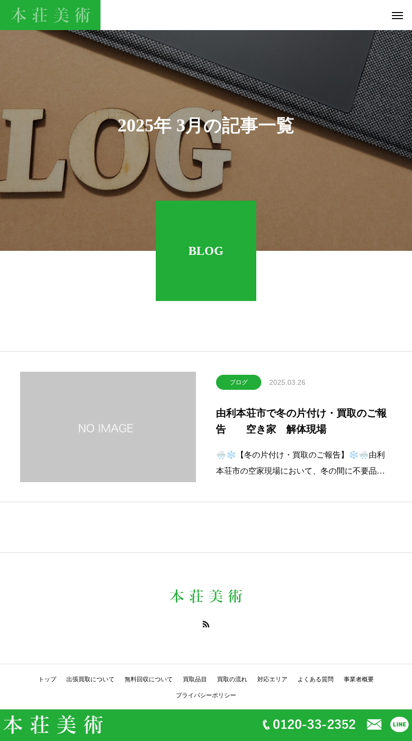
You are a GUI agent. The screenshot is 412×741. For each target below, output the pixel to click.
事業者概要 (359, 679)
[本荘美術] (50, 15)
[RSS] (206, 624)
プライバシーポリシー (206, 695)
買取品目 (195, 679)
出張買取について (90, 679)
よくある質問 (315, 679)
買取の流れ (232, 679)
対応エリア (272, 679)
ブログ (239, 382)
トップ (47, 679)
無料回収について (149, 679)
